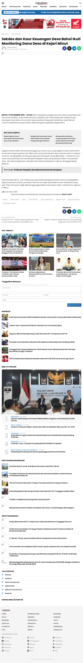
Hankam (56, 617)
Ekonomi (5, 620)
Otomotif (6, 627)
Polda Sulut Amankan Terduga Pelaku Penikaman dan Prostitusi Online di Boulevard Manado (41, 530)
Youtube (58, 647)
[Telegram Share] (74, 48)
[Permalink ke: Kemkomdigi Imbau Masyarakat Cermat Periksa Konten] (41, 264)
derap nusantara (12, 582)
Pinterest (58, 638)
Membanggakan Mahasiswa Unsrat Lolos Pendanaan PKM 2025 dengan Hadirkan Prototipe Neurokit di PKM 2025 (44, 563)
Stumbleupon (34, 641)
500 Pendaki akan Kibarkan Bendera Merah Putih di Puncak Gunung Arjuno (41, 359)
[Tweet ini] (69, 48)
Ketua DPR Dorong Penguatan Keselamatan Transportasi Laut (68, 251)
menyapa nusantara (13, 590)
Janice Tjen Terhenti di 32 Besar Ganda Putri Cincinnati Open (35, 325)
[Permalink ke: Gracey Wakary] (4, 48)
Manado (31, 617)
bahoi (5, 199)
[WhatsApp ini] (79, 48)
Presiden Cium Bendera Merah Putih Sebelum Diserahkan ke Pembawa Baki (42, 342)
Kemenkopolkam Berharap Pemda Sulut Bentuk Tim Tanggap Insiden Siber (42, 491)
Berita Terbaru (16, 425)
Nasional (57, 614)
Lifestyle (5, 623)
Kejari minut (60, 199)
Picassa (7, 651)
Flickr (31, 651)
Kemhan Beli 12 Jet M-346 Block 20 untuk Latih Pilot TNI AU (34, 466)
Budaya (31, 627)
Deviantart (58, 644)
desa (24, 199)
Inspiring (25, 450)
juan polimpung (47, 199)
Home (4, 614)
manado (8, 593)
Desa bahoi (33, 199)
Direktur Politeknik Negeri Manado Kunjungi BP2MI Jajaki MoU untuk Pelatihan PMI (62, 219)
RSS (56, 651)
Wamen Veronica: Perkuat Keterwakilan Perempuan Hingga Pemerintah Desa (13, 251)
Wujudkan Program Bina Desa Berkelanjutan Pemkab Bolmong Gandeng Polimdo (42, 436)
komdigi (8, 579)
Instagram (7, 644)
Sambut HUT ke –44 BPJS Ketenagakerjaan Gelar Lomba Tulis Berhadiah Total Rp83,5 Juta (20, 219)
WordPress (59, 641)
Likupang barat (74, 199)
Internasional (34, 614)
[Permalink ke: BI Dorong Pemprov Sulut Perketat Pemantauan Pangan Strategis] (41, 241)
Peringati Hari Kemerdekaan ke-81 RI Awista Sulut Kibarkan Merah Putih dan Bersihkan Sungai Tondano (42, 350)
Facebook (7, 638)
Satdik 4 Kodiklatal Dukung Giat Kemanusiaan (29, 500)
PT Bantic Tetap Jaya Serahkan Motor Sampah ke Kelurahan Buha (38, 538)
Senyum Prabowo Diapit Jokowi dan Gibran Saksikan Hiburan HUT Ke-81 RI (43, 427)
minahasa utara (9, 203)
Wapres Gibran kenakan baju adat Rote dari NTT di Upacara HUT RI (38, 334)
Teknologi (57, 630)
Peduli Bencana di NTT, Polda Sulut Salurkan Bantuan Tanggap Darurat (40, 522)
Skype (32, 647)
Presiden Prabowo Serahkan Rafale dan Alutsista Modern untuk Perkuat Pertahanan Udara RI (40, 475)
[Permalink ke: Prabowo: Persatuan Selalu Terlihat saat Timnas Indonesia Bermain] (14, 264)
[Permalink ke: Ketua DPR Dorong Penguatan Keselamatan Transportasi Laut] (68, 241)
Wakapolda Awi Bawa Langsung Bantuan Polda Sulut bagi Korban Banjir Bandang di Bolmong (65, 139)
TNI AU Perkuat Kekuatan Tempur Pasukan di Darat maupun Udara (38, 483)
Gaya (55, 620)
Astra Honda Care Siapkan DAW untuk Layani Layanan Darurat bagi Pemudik (42, 547)
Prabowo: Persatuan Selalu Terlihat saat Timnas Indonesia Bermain (13, 274)
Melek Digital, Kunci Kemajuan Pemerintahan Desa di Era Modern (14, 138)
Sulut (4, 617)
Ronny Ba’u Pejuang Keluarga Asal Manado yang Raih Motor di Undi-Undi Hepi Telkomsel (43, 555)
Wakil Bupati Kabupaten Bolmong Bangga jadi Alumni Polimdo (38, 452)
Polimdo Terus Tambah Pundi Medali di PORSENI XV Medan (36, 444)
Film (3, 630)
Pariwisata (32, 620)
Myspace (7, 647)
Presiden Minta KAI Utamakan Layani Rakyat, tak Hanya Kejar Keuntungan (68, 274)
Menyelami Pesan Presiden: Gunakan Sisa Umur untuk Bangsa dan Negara (41, 508)
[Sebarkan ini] (64, 48)
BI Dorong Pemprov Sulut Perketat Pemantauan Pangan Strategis (39, 251)
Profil (56, 623)
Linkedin (32, 644)
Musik (30, 630)
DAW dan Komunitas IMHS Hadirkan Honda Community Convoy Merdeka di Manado (45, 317)
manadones (10, 586)
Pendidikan (15, 417)
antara (8, 575)
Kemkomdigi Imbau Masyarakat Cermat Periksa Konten (40, 274)
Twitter (32, 638)
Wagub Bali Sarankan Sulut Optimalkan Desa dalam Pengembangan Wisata (41, 138)
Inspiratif (32, 623)
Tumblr (6, 641)
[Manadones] (41, 3)
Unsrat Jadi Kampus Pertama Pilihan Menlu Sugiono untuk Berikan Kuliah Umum (43, 420)
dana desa (14, 199)
